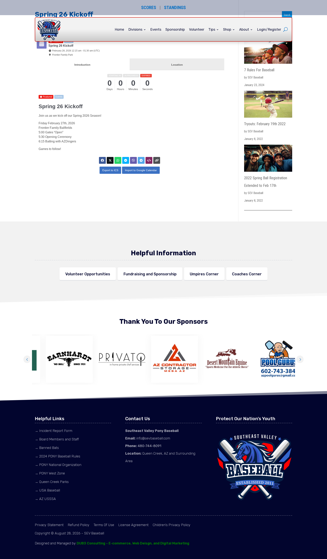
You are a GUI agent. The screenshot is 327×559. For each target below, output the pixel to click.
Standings (175, 7)
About (244, 29)
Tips (211, 29)
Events (155, 29)
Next (300, 359)
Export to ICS (110, 170)
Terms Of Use (103, 525)
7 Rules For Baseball (259, 70)
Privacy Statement (49, 525)
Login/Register (269, 29)
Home (119, 29)
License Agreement (133, 525)
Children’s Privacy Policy (171, 525)
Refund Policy (78, 525)
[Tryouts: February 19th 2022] (268, 105)
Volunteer (196, 29)
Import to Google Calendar (141, 170)
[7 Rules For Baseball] (268, 51)
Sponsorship (175, 29)
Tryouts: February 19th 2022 (265, 124)
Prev (27, 359)
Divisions (135, 29)
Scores (148, 7)
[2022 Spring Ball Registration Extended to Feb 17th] (268, 159)
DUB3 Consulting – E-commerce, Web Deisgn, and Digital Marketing (133, 543)
